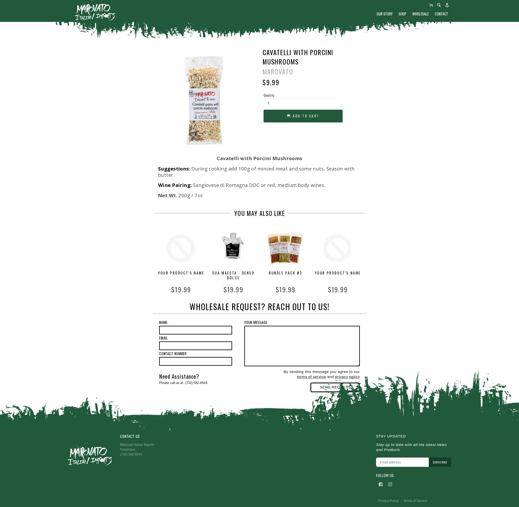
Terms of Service (415, 501)
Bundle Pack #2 (285, 273)
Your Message (255, 322)
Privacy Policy (388, 501)
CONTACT (441, 13)
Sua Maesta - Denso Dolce (233, 275)
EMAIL (163, 338)
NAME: (163, 322)
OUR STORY (384, 13)
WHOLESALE (420, 13)
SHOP (402, 13)
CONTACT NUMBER (173, 353)
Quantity (269, 95)
